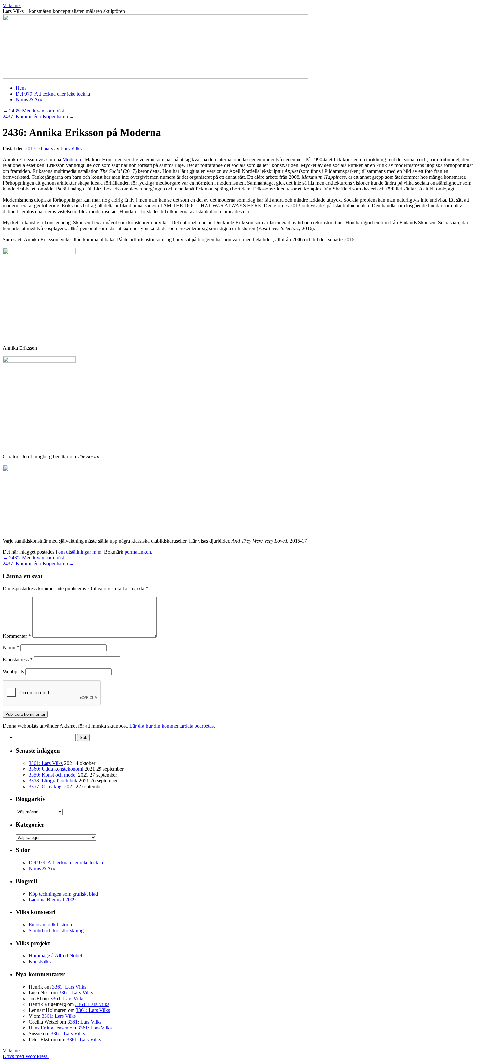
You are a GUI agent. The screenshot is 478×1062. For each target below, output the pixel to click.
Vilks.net (12, 5)
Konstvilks (40, 961)
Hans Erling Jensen (48, 1027)
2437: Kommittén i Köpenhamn (38, 116)
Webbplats (13, 671)
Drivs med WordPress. (26, 1056)
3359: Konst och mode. (53, 775)
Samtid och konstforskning (56, 930)
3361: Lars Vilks (46, 763)
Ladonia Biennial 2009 (52, 899)
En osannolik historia (50, 924)
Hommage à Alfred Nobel (55, 955)
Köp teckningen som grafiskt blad (63, 894)
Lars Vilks (71, 148)
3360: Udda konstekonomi (56, 769)
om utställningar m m (79, 552)
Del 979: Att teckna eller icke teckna (53, 94)
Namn (11, 647)
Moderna (71, 159)
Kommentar (17, 636)
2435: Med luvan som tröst (33, 110)
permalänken (138, 552)
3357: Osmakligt (46, 786)
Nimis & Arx (29, 99)
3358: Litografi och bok (53, 780)
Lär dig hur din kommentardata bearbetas (171, 725)
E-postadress (18, 659)
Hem (21, 88)
